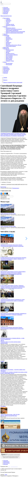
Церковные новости (10, 27)
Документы (6, 11)
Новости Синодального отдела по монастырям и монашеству (14, 30)
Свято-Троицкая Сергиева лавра (8, 213)
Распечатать (3, 186)
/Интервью (3, 370)
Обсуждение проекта (11, 46)
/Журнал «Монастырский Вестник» (9, 415)
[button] (26, 238)
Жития (7, 52)
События (8, 19)
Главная (5, 77)
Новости (5, 26)
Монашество (6, 48)
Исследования (9, 56)
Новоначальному (10, 49)
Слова (7, 23)
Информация (6, 8)
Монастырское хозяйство (12, 54)
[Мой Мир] (5, 193)
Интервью (8, 37)
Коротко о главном (10, 25)
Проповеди (8, 20)
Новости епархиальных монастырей (14, 32)
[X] (7, 193)
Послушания (9, 59)
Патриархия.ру (15, 188)
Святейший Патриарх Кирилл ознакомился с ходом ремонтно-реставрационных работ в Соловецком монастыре (12, 301)
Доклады (8, 21)
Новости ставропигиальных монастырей (15, 31)
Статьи (7, 36)
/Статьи (2, 361)
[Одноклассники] (3, 193)
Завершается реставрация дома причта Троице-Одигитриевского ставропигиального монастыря (12, 245)
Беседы (7, 40)
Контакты (5, 13)
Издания (8, 43)
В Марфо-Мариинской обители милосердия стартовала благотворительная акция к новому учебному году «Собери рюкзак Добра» (13, 259)
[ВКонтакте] (1, 193)
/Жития (2, 340)
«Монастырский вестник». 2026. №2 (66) (10, 414)
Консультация (9, 57)
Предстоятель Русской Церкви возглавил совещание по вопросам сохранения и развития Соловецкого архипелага (13, 314)
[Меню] (1, 2)
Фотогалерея (9, 64)
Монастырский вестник (6, 15)
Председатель (6, 9)
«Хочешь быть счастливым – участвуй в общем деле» (13, 369)
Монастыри (6, 47)
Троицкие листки (10, 24)
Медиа (4, 62)
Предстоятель (6, 18)
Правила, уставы (10, 60)
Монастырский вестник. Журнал (13, 45)
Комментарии (9, 38)
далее (6, 474)
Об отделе (5, 7)
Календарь (5, 12)
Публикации (6, 35)
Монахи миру (9, 58)
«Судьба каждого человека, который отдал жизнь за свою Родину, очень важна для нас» (14, 372)
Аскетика (8, 51)
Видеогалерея (9, 63)
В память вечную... (10, 53)
